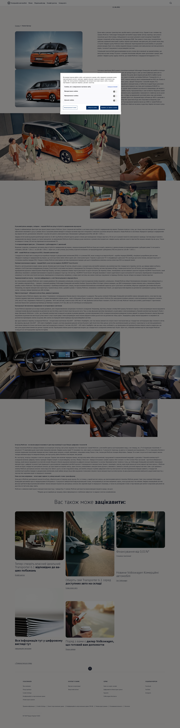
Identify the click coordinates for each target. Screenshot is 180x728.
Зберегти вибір (92, 107)
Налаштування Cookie (70, 107)
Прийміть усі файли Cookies (109, 107)
